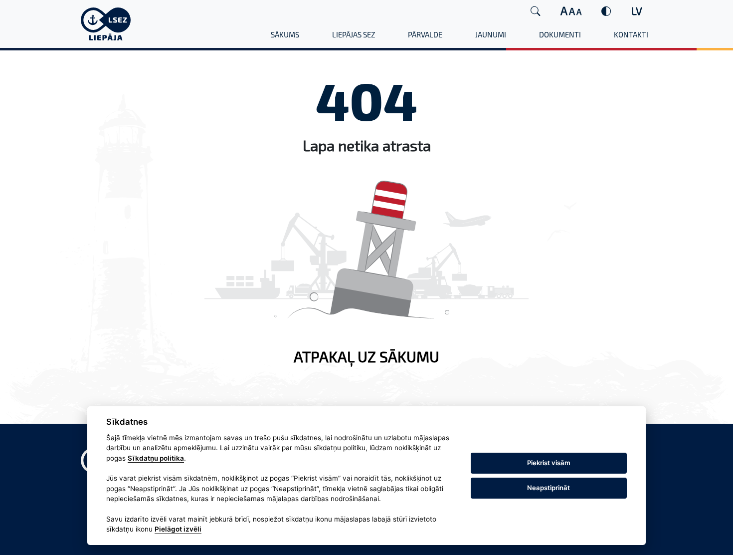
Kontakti (631, 34)
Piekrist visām (548, 463)
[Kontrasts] (606, 11)
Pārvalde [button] (425, 34)
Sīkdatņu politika (156, 458)
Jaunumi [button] (490, 34)
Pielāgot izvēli (178, 530)
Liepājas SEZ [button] (353, 34)
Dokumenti (560, 34)
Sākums (285, 34)
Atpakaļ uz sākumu (366, 356)
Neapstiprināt (548, 488)
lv (636, 10)
